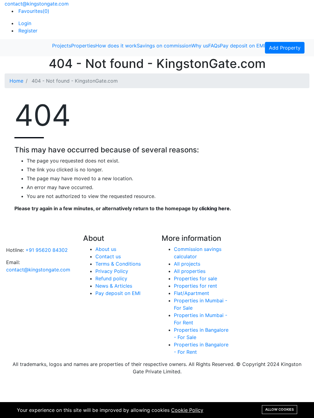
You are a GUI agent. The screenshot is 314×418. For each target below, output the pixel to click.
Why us (199, 46)
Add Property (285, 48)
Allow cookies (279, 409)
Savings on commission (164, 46)
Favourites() (33, 11)
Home (16, 81)
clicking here (214, 208)
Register (27, 31)
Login (24, 23)
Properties (83, 46)
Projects (61, 46)
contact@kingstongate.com (37, 4)
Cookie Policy (187, 410)
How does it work (116, 46)
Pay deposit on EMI (242, 46)
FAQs (214, 46)
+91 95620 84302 (46, 250)
